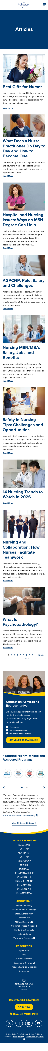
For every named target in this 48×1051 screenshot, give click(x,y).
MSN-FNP (24, 849)
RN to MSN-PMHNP (24, 881)
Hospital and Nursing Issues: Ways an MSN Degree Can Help (23, 220)
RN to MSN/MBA (24, 893)
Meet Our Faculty (24, 905)
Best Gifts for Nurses (22, 86)
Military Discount (23, 922)
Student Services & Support (24, 926)
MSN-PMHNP (24, 853)
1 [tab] (21, 787)
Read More (8, 108)
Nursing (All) (24, 845)
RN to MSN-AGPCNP (24, 873)
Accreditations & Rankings (24, 909)
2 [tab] (27, 787)
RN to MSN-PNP (24, 889)
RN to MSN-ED (24, 885)
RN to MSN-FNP (24, 877)
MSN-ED (24, 865)
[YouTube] (38, 1023)
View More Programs (23, 938)
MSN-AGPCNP (24, 861)
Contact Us (24, 971)
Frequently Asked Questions (24, 967)
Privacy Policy (18, 1037)
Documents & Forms (22, 963)
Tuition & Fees (24, 934)
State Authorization (24, 913)
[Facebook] (19, 1023)
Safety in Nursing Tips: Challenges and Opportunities (23, 424)
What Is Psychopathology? (20, 622)
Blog (24, 954)
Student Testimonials (24, 930)
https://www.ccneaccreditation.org (19, 815)
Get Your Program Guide (23, 740)
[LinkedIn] (29, 1023)
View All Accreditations (23, 823)
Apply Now (24, 950)
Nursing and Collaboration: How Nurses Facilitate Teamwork (21, 550)
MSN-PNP (24, 857)
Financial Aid (24, 917)
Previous (4, 787)
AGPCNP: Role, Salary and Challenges (24, 283)
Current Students (24, 958)
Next (44, 787)
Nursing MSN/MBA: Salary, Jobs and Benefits (21, 352)
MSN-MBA (24, 869)
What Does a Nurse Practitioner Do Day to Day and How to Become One (24, 149)
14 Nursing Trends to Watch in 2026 (23, 494)
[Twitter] (9, 1023)
